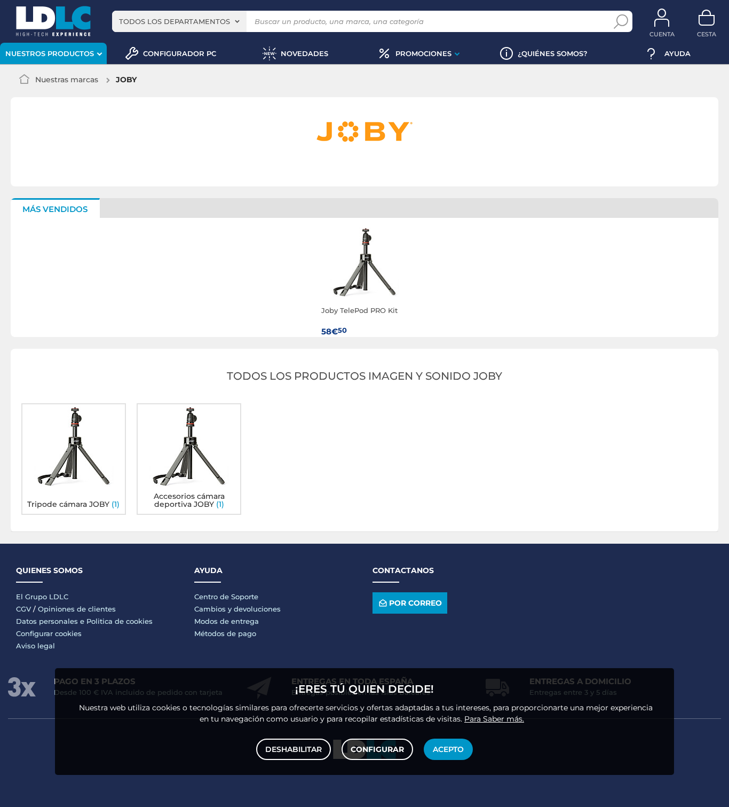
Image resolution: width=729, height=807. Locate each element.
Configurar (377, 749)
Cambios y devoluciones (237, 609)
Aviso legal (35, 645)
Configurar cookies (49, 633)
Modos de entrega (226, 621)
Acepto (448, 749)
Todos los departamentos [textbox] (174, 21)
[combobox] (179, 21)
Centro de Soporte (226, 596)
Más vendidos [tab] (55, 209)
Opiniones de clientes (77, 609)
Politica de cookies (119, 621)
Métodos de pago (225, 633)
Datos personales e (51, 621)
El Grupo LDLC (42, 596)
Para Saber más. (494, 719)
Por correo (415, 603)
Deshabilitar (293, 749)
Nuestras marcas (66, 79)
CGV (23, 609)
